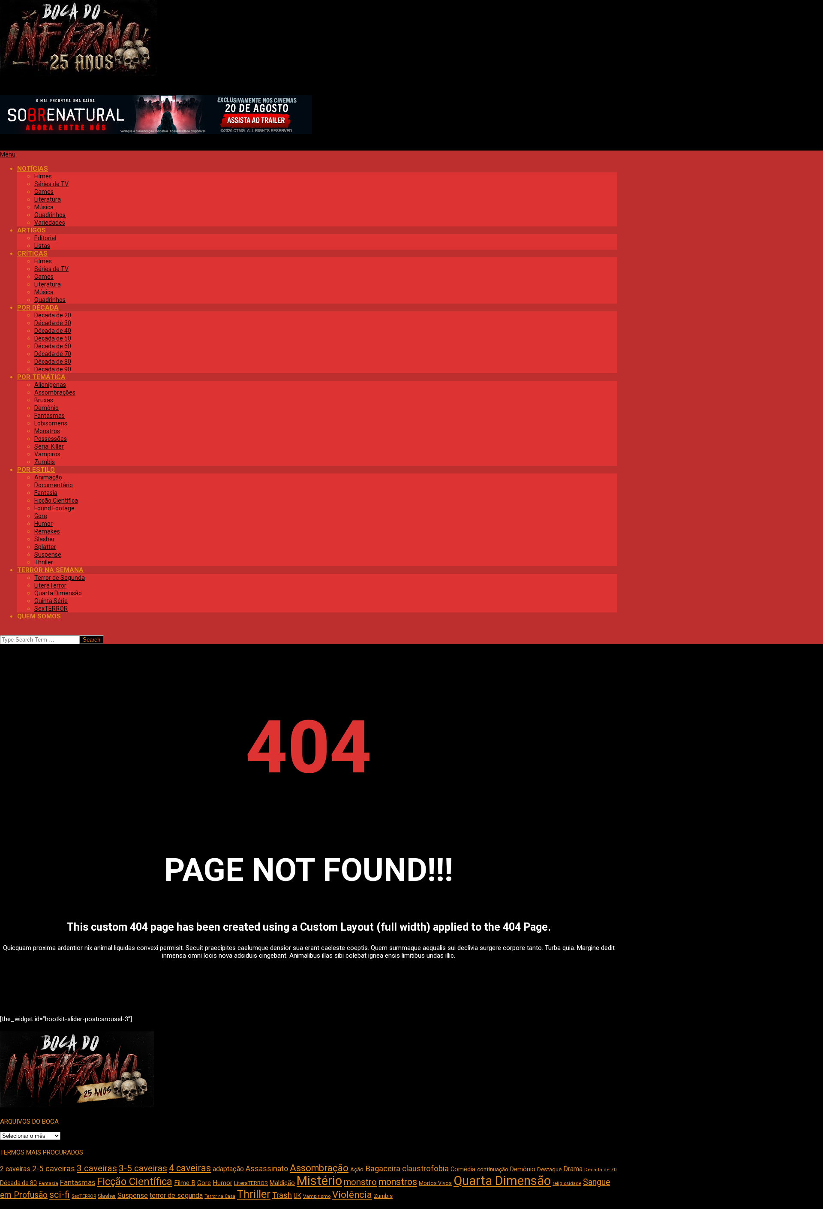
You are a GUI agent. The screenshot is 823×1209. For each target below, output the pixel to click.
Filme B (184, 1183)
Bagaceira (382, 1168)
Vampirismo (316, 1196)
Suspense (132, 1195)
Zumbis (383, 1196)
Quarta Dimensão (502, 1180)
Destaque (549, 1169)
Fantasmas (77, 1183)
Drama (573, 1169)
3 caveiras (97, 1168)
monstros (397, 1181)
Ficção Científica (134, 1182)
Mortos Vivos (435, 1183)
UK (297, 1196)
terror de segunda (176, 1195)
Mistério (319, 1180)
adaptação (228, 1169)
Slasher (107, 1196)
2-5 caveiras (53, 1168)
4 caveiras (190, 1168)
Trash (282, 1195)
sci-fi (59, 1194)
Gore (204, 1183)
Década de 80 (18, 1182)
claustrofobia (425, 1168)
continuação (492, 1169)
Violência (352, 1194)
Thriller (253, 1194)
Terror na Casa (219, 1196)
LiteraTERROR (251, 1183)
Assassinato (267, 1168)
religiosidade (567, 1183)
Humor (222, 1183)
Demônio (522, 1169)
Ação (356, 1169)
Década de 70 (600, 1170)
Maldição (282, 1183)
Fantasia (48, 1183)
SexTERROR (84, 1196)
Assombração (319, 1168)
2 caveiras (15, 1169)
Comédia (463, 1169)
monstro (360, 1182)
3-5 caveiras (143, 1168)
